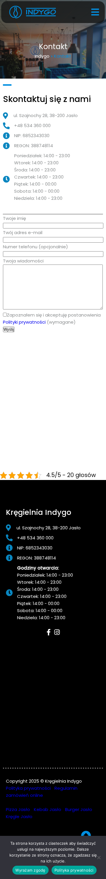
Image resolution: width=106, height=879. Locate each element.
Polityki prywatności (24, 322)
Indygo (42, 56)
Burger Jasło (78, 809)
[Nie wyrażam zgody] (99, 857)
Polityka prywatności (28, 788)
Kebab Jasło (47, 809)
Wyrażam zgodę (30, 870)
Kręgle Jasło (19, 816)
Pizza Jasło (18, 809)
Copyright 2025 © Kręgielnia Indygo (44, 781)
